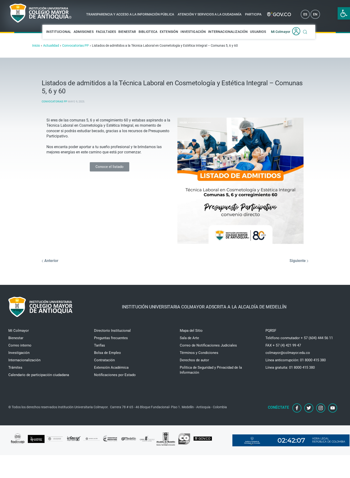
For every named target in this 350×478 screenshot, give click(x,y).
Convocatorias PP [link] (54, 101)
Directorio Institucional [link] (112, 330)
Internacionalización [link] (228, 32)
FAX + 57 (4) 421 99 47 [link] (283, 345)
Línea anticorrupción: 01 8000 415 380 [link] (295, 360)
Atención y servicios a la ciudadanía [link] (209, 14)
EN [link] (315, 14)
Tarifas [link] (99, 345)
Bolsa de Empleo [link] (107, 353)
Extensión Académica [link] (111, 367)
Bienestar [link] (127, 32)
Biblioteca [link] (148, 32)
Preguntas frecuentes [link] (111, 338)
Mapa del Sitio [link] (191, 330)
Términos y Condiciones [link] (199, 353)
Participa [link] (253, 14)
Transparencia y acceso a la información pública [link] (130, 14)
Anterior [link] (50, 260)
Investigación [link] (193, 32)
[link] (344, 13)
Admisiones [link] (84, 32)
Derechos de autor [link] (194, 360)
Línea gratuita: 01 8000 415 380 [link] (290, 367)
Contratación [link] (104, 360)
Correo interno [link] (19, 345)
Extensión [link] (169, 32)
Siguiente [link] (298, 260)
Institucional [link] (58, 32)
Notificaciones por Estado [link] (115, 375)
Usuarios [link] (258, 32)
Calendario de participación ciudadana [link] (38, 375)
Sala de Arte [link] (189, 338)
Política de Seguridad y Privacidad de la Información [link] (211, 370)
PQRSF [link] (270, 330)
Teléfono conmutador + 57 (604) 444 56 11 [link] (299, 338)
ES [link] (305, 14)
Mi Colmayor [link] (280, 32)
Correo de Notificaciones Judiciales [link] (208, 345)
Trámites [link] (15, 367)
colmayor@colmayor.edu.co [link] (287, 353)
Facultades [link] (106, 32)
